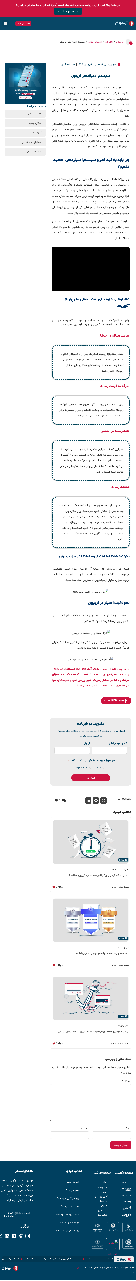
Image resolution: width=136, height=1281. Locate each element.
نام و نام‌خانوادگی (116, 743)
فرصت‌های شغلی (125, 1189)
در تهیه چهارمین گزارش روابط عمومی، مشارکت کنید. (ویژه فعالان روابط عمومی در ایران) (68, 5)
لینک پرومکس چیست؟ (66, 1214)
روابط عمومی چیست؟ (67, 1230)
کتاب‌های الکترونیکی (102, 1213)
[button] (5, 23)
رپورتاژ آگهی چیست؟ (68, 1198)
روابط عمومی (82, 767)
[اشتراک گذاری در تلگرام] (96, 800)
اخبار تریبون (35, 113)
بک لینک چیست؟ (70, 1206)
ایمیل (85, 743)
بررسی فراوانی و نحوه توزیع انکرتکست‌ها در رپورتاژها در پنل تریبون (93, 1031)
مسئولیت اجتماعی (31, 142)
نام (128, 1128)
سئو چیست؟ (72, 1190)
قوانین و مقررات (126, 1215)
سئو (99, 767)
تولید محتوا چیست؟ (68, 1222)
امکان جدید (35, 123)
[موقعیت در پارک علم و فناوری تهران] (128, 1243)
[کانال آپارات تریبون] (20, 1235)
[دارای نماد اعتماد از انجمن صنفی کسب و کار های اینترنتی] (97, 1243)
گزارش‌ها (37, 132)
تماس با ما (125, 1195)
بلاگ (105, 1182)
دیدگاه (126, 1081)
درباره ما (126, 1183)
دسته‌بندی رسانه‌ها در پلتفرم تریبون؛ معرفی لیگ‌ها (102, 953)
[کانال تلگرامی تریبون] (13, 1235)
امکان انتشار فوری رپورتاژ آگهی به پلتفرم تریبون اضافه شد (98, 875)
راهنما (127, 1201)
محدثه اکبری (68, 64)
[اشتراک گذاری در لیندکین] (88, 800)
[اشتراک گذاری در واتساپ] (103, 800)
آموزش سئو (73, 1182)
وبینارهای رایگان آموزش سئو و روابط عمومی (101, 1196)
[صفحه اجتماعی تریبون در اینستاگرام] (27, 1235)
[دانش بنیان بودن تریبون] (97, 1227)
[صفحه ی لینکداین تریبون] (7, 1235)
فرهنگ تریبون (34, 151)
